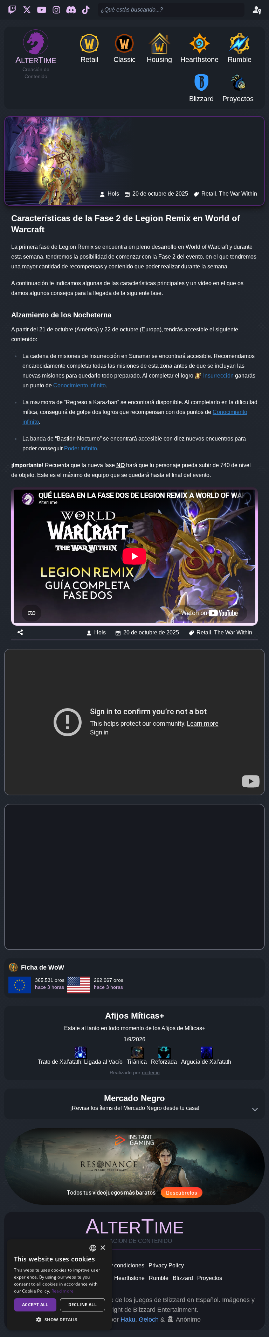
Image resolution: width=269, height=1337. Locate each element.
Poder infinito (80, 448)
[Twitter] (27, 10)
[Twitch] (12, 10)
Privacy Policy (166, 1265)
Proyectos (209, 1278)
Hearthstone (129, 1278)
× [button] (102, 1248)
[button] (59, 1319)
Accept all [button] (35, 1305)
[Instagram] (56, 10)
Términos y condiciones (114, 1265)
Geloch (149, 1319)
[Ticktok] (86, 10)
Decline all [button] (82, 1305)
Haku (127, 1319)
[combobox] (92, 1248)
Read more (62, 1291)
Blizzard (183, 1278)
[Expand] (255, 1109)
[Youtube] (41, 10)
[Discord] (71, 10)
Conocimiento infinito (79, 385)
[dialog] (59, 1284)
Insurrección (218, 376)
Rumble (158, 1278)
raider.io (151, 1072)
